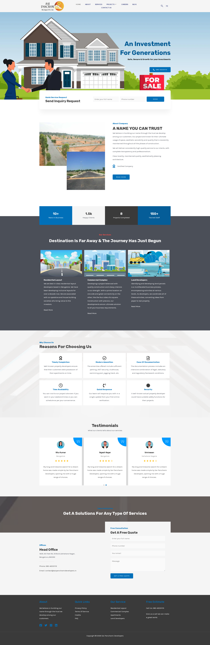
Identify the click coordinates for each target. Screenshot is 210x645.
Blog (134, 4)
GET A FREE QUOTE (122, 576)
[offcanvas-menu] (167, 6)
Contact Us (106, 8)
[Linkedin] (56, 625)
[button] (103, 485)
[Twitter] (46, 625)
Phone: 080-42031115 (48, 566)
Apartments (116, 615)
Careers (124, 4)
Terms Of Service (82, 611)
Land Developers (118, 618)
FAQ (76, 618)
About (88, 4)
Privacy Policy (81, 608)
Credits (78, 615)
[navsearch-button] (162, 6)
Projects (110, 4)
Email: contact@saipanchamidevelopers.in (57, 570)
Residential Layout (118, 608)
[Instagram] (51, 625)
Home (78, 4)
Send (155, 99)
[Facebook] (40, 625)
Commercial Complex (120, 611)
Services (98, 4)
